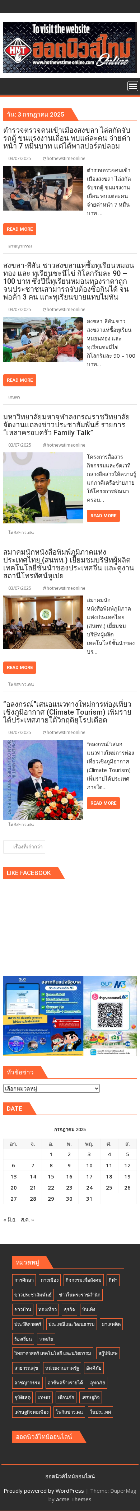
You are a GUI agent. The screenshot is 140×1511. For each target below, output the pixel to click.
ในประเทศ (100, 1412)
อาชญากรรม (20, 246)
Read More (20, 229)
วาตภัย (46, 1339)
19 (127, 1176)
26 (127, 1187)
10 (89, 1165)
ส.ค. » (27, 1219)
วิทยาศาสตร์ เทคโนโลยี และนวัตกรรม (52, 1353)
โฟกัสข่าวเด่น (21, 532)
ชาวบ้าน (22, 1309)
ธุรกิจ (69, 1309)
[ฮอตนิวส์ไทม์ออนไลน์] (10, 85)
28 (33, 1198)
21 (33, 1187)
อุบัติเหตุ (22, 1397)
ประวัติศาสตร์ (27, 1324)
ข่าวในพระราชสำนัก (80, 1294)
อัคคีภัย (94, 1368)
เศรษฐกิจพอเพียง (31, 1412)
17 (89, 1176)
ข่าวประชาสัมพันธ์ (33, 1294)
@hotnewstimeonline (64, 158)
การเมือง (50, 1280)
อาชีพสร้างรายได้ (65, 1382)
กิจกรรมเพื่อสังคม (84, 1280)
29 (51, 1198)
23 (69, 1187)
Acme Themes (74, 1499)
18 (109, 1176)
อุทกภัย (97, 1382)
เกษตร (14, 397)
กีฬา (113, 1280)
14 (33, 1176)
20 (13, 1187)
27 (13, 1198)
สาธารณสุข (26, 1368)
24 (89, 1187)
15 (51, 1176)
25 (109, 1187)
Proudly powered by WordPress (44, 1490)
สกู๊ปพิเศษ (108, 1353)
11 (109, 1165)
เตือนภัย (66, 1397)
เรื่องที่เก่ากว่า (28, 846)
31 (89, 1198)
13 (13, 1176)
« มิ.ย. (10, 1219)
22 (51, 1187)
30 (69, 1198)
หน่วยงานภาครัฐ (62, 1368)
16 (69, 1176)
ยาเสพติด (111, 1324)
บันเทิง (88, 1309)
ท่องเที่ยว (47, 1309)
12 (127, 1165)
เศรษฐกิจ (90, 1397)
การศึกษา (24, 1280)
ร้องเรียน (23, 1339)
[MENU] (132, 86)
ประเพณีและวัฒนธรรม (71, 1324)
